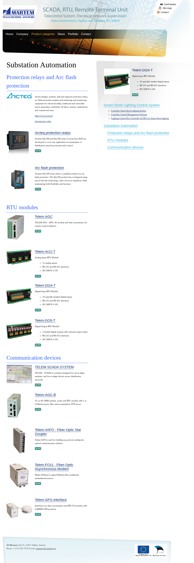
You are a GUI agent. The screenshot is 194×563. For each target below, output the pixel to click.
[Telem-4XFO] (19, 452)
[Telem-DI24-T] (19, 308)
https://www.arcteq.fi (44, 116)
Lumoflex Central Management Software (129, 114)
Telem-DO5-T (45, 320)
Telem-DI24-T (45, 285)
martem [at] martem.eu (46, 548)
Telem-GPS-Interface (51, 500)
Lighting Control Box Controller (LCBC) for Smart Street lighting (140, 118)
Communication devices (125, 147)
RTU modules (117, 140)
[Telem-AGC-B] (13, 417)
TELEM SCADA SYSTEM (54, 367)
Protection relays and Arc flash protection (138, 133)
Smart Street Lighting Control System (132, 105)
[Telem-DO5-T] (19, 343)
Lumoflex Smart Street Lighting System (128, 111)
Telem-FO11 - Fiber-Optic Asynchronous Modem (54, 467)
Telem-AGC (43, 217)
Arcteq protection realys (53, 133)
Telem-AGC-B (45, 395)
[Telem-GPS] (19, 522)
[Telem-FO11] (19, 487)
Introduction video (43, 121)
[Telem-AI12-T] (19, 264)
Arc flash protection (49, 168)
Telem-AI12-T (45, 252)
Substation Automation (121, 126)
